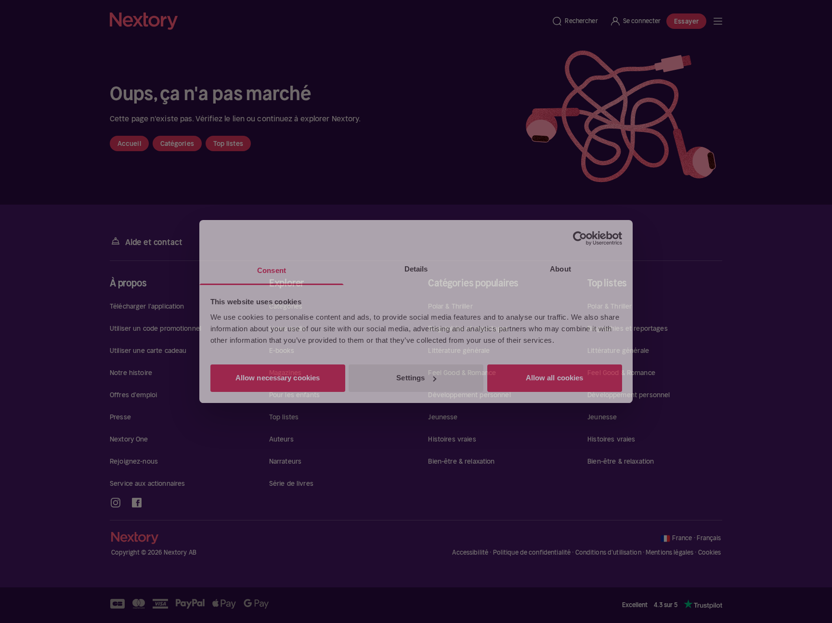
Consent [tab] (271, 270)
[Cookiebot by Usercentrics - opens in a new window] (580, 238)
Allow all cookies (555, 378)
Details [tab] (416, 269)
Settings (410, 378)
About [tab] (560, 269)
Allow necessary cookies (277, 378)
